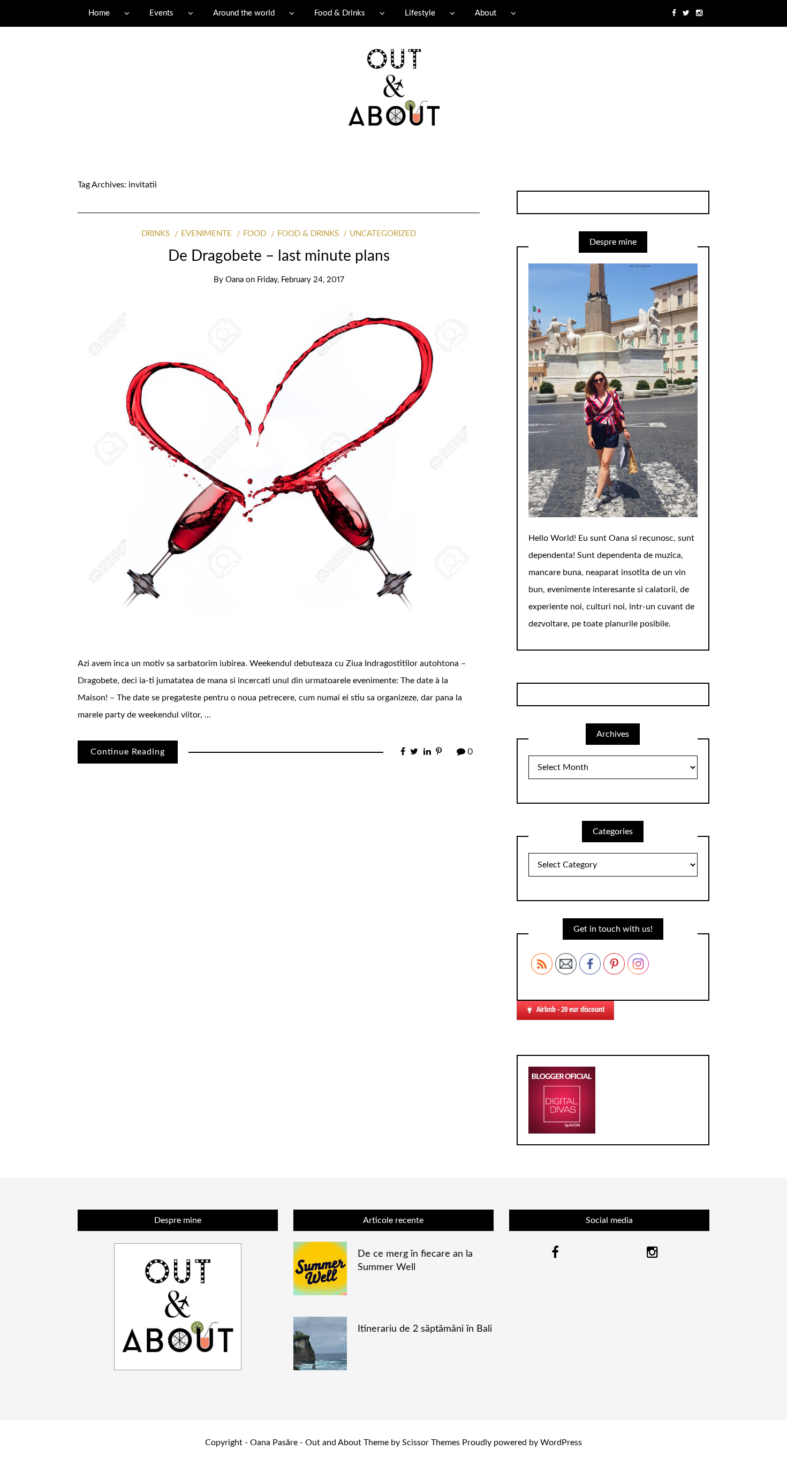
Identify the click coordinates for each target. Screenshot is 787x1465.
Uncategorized (383, 234)
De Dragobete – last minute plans (279, 255)
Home (99, 13)
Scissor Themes (431, 1442)
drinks (155, 234)
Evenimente (206, 234)
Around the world (244, 13)
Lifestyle (420, 13)
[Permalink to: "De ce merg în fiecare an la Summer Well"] (320, 1268)
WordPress (561, 1442)
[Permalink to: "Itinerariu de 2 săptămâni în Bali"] (320, 1343)
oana (234, 280)
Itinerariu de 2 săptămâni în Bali (425, 1329)
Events (161, 13)
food (254, 234)
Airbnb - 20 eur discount (570, 1009)
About (485, 13)
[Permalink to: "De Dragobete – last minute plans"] (279, 470)
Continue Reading (127, 751)
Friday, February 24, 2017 (300, 280)
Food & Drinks (339, 13)
